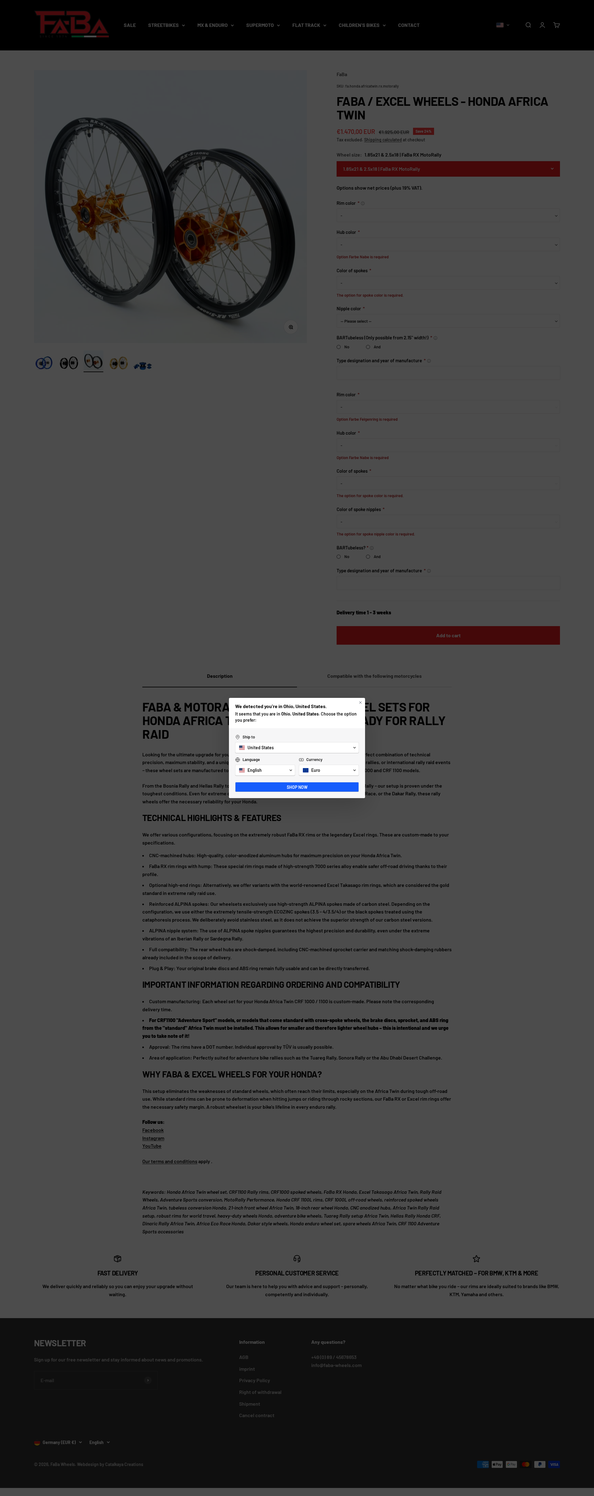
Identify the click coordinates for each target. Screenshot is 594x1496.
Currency (314, 759)
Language (251, 759)
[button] (297, 747)
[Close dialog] (360, 702)
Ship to (249, 736)
